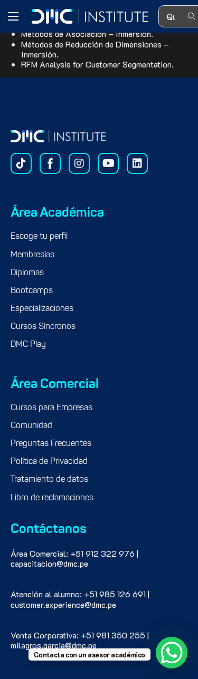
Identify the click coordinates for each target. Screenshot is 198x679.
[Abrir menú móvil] (13, 16)
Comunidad (31, 426)
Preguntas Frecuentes (51, 444)
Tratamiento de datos (49, 480)
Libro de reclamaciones (52, 498)
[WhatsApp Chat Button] (171, 652)
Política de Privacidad (49, 462)
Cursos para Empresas (51, 408)
